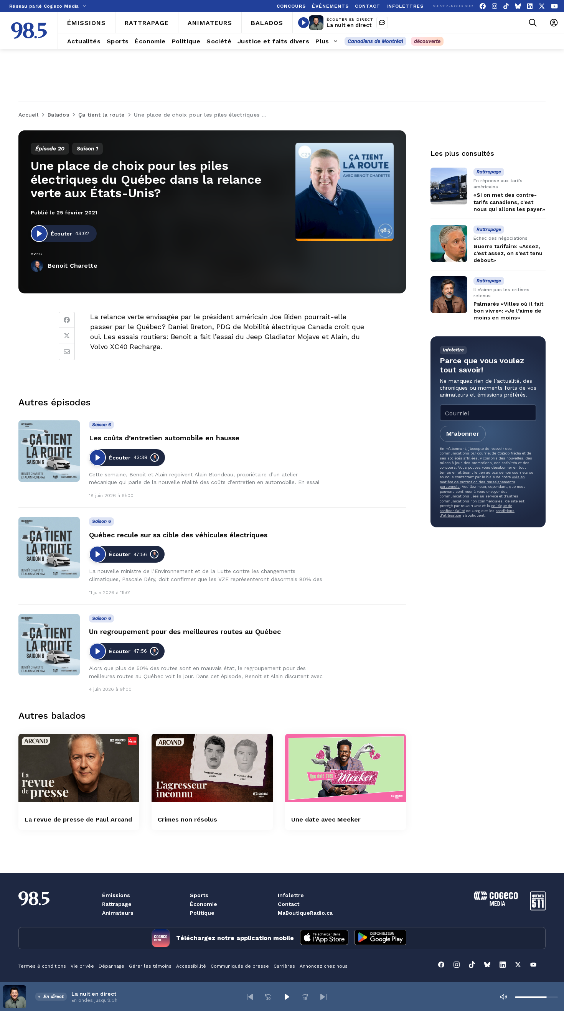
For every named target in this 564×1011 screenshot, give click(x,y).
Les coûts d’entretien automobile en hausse (164, 438)
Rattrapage (117, 904)
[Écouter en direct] (303, 22)
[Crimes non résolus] (212, 768)
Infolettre (291, 895)
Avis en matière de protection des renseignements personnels (482, 482)
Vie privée (82, 966)
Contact (288, 904)
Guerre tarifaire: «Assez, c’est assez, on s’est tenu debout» (508, 253)
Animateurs (118, 913)
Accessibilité (191, 966)
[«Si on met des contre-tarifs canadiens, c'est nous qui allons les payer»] (448, 186)
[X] (542, 6)
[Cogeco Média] (496, 903)
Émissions (116, 895)
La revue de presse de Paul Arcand (78, 819)
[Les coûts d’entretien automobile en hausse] (49, 451)
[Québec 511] (538, 908)
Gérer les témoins (150, 966)
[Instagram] (494, 6)
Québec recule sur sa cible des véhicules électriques (178, 535)
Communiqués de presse (240, 966)
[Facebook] (483, 6)
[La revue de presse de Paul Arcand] (78, 768)
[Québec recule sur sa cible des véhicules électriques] (49, 547)
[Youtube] (554, 6)
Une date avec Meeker (326, 819)
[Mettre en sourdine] (503, 996)
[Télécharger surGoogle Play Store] (380, 938)
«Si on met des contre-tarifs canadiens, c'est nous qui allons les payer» (509, 202)
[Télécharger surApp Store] (324, 938)
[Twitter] (67, 336)
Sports (199, 895)
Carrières (284, 966)
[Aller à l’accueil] (29, 30)
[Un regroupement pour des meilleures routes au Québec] (49, 644)
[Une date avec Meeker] (345, 768)
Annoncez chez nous (324, 966)
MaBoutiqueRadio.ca (305, 913)
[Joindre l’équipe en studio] (382, 22)
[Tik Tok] (506, 6)
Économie (203, 904)
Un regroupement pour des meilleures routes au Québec (185, 631)
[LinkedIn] (530, 6)
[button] (249, 996)
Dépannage (111, 966)
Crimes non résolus (187, 819)
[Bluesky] (518, 6)
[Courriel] (67, 352)
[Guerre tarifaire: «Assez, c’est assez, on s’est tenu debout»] (448, 243)
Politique (202, 913)
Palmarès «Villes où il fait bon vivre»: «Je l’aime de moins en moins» (508, 310)
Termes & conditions (42, 966)
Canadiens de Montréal (375, 41)
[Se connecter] (553, 22)
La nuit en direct (349, 25)
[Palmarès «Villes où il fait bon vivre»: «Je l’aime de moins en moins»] (448, 294)
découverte (427, 41)
